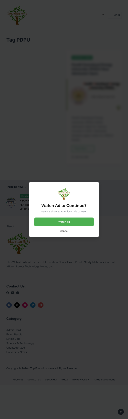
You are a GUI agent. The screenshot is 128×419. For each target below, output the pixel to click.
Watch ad (64, 221)
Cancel (64, 231)
